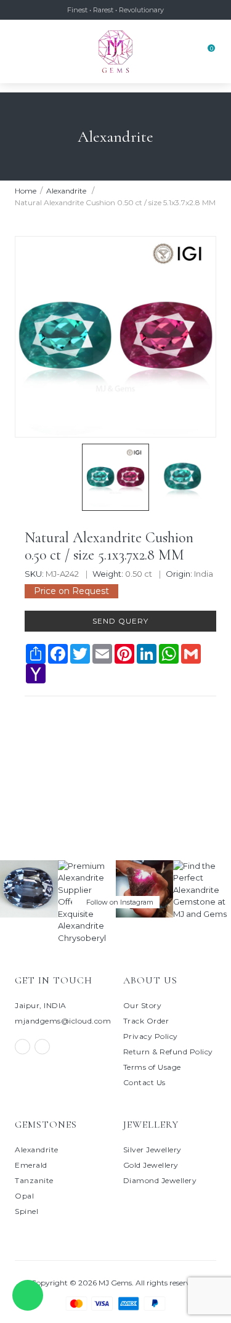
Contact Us (144, 1082)
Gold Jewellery (151, 1165)
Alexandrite (67, 190)
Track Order (146, 1020)
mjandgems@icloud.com (63, 1020)
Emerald (31, 1165)
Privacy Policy (150, 1036)
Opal (24, 1195)
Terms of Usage (152, 1067)
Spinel (26, 1211)
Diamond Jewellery (160, 1180)
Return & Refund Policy (168, 1051)
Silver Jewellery (152, 1149)
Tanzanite (34, 1180)
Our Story (142, 1005)
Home (25, 190)
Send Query (120, 620)
